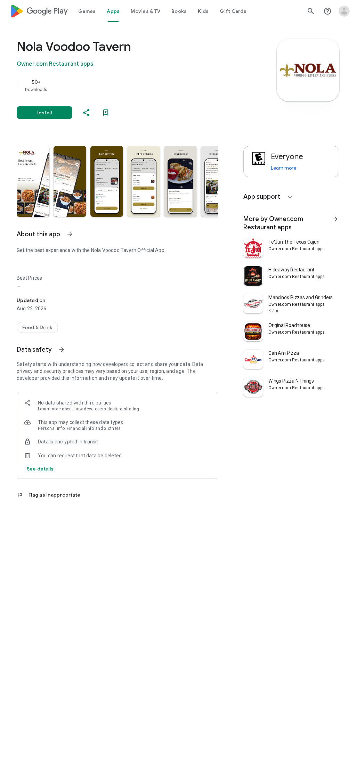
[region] (127, 85)
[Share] (86, 112)
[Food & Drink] (37, 327)
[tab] (87, 11)
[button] (33, 181)
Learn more (49, 409)
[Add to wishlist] (105, 112)
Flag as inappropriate (48, 495)
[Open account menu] (344, 11)
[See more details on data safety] (40, 468)
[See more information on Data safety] (61, 349)
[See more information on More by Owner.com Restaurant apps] (335, 219)
